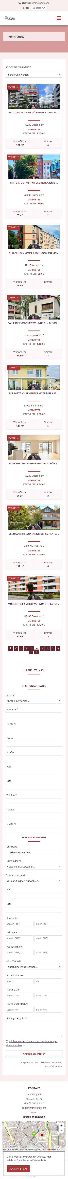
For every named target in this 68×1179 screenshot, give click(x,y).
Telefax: (10, 809)
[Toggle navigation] (59, 18)
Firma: (9, 738)
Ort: (8, 780)
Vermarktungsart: (16, 875)
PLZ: (8, 766)
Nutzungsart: (13, 860)
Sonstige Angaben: (16, 1018)
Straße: (10, 752)
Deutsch (37, 7)
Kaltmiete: (12, 932)
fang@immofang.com (37, 2)
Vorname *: (12, 709)
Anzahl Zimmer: (15, 975)
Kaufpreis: (12, 918)
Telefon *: (11, 795)
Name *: (11, 723)
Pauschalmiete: (14, 946)
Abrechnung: (13, 960)
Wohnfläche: (13, 989)
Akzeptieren (18, 1169)
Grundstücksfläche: (17, 1003)
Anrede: (10, 695)
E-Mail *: (11, 823)
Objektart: (11, 846)
